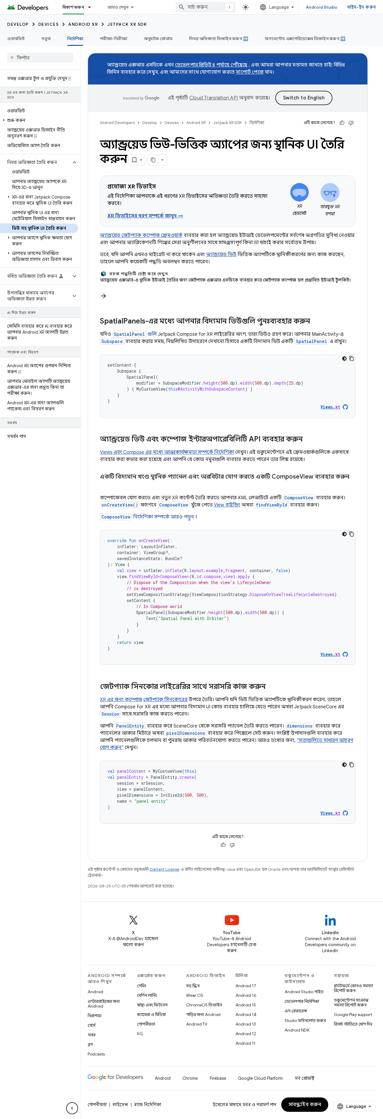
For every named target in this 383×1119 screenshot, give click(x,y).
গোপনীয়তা (146, 1024)
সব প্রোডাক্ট (304, 1078)
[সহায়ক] (342, 122)
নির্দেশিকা (75, 38)
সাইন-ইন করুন (361, 7)
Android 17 (245, 985)
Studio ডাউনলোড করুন (305, 1020)
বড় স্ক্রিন (193, 985)
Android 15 (245, 1005)
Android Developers (117, 122)
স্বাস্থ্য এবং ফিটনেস (152, 1005)
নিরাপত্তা (94, 1015)
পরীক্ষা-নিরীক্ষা (113, 38)
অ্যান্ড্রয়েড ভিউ (221, 255)
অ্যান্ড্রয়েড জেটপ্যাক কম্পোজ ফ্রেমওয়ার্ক (141, 235)
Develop (18, 24)
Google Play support (353, 1014)
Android (95, 991)
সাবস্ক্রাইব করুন (304, 1105)
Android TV (196, 1024)
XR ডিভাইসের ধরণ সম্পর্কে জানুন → (145, 216)
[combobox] (205, 7)
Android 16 (245, 995)
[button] (39, 120)
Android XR (83, 24)
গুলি (135, 334)
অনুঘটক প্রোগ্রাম (158, 38)
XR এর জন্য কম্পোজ (121, 700)
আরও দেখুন (118, 7)
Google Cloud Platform (260, 1078)
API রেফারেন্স (296, 1011)
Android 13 (245, 1024)
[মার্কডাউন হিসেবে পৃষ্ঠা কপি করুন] (153, 160)
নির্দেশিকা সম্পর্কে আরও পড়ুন (147, 517)
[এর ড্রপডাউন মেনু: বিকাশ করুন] (92, 7)
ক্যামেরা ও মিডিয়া (151, 1014)
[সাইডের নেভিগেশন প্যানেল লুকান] (72, 1108)
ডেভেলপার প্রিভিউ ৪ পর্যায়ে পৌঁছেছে (211, 65)
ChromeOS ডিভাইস (204, 1005)
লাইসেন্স (120, 1104)
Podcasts (96, 1054)
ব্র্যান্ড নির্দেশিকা (147, 1104)
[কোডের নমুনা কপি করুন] (351, 358)
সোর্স (91, 1025)
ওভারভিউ (16, 38)
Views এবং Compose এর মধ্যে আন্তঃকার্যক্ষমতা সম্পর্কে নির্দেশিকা (167, 452)
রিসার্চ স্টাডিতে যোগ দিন (353, 1024)
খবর (91, 1035)
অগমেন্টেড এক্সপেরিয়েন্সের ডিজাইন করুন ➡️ (305, 38)
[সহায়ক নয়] (350, 122)
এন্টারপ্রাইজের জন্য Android (104, 1004)
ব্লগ (90, 1044)
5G (140, 1033)
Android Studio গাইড (304, 991)
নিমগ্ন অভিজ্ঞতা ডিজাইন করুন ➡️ (218, 38)
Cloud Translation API (213, 98)
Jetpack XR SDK (127, 24)
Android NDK (297, 1030)
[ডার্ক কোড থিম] (344, 358)
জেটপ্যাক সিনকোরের (165, 700)
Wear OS (194, 995)
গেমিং (141, 985)
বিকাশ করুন (73, 7)
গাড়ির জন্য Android (203, 1014)
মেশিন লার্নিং (147, 995)
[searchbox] (40, 58)
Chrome (190, 1078)
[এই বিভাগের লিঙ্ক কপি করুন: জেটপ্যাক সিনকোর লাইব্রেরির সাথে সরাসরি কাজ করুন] (272, 687)
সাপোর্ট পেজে (250, 72)
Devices (48, 24)
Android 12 (245, 1033)
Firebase (218, 1078)
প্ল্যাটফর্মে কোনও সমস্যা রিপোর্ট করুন (353, 988)
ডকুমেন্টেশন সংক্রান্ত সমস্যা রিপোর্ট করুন (351, 1002)
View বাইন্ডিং (227, 505)
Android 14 (245, 1014)
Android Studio (322, 7)
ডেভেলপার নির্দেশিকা (302, 1001)
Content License (164, 869)
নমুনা (46, 38)
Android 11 (245, 1043)
